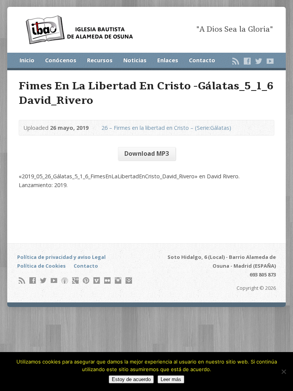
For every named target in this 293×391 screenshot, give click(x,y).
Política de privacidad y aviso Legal (61, 257)
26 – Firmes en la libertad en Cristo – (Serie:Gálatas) (166, 127)
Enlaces (167, 60)
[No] (283, 371)
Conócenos (60, 60)
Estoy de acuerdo (131, 379)
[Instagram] (118, 280)
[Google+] (75, 280)
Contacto (202, 60)
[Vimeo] (96, 280)
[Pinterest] (86, 280)
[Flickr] (107, 280)
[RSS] (235, 61)
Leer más (171, 379)
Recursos (100, 60)
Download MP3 (146, 153)
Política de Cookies (41, 265)
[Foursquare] (129, 280)
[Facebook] (247, 61)
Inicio (26, 60)
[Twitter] (258, 61)
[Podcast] (64, 280)
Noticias (134, 60)
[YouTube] (270, 61)
